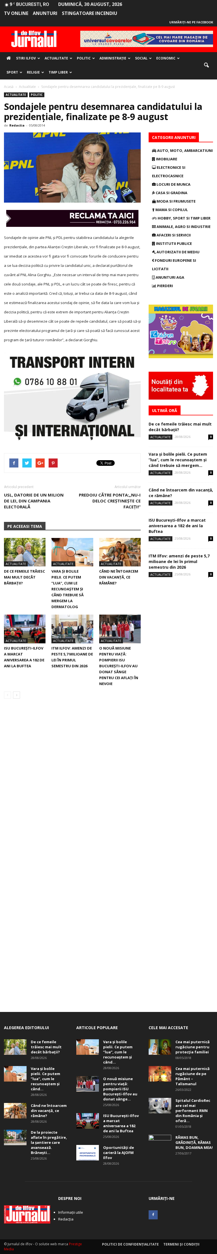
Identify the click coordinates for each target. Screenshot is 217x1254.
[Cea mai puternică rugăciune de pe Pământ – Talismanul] (160, 1074)
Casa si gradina (171, 192)
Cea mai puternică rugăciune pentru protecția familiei (192, 1046)
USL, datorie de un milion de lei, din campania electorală (34, 500)
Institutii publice (173, 243)
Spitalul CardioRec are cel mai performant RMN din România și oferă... (192, 1110)
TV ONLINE (16, 13)
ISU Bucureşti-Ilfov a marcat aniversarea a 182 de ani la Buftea (177, 525)
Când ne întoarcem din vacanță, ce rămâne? (118, 577)
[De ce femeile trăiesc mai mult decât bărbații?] (24, 552)
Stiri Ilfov (26, 58)
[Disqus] (72, 782)
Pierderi (164, 285)
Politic (84, 58)
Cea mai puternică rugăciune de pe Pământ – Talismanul (192, 1076)
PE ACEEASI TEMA (24, 526)
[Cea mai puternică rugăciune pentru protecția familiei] (160, 1047)
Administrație (112, 58)
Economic (165, 58)
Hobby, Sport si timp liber (184, 218)
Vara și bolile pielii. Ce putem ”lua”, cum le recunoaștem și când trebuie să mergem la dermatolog (67, 589)
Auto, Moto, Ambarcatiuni (184, 150)
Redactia (17, 125)
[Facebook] (153, 1214)
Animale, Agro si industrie (183, 226)
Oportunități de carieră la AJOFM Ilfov (118, 1152)
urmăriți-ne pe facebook (191, 22)
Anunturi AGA (169, 277)
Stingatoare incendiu (89, 13)
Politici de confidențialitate (130, 1244)
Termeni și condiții (181, 1244)
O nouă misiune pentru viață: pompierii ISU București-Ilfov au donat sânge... (120, 1089)
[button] (206, 65)
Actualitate (56, 58)
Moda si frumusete (176, 201)
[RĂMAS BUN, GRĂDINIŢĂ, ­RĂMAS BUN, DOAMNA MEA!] (160, 1143)
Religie (33, 72)
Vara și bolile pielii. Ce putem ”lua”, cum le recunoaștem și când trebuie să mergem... (178, 459)
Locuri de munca (173, 184)
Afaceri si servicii (173, 235)
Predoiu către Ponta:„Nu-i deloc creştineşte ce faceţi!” (110, 500)
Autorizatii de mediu (177, 251)
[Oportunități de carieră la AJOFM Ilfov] (87, 1152)
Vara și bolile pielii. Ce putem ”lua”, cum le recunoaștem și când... (45, 1078)
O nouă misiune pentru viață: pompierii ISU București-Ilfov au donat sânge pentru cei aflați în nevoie (118, 666)
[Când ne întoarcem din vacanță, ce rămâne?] (120, 552)
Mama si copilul (171, 209)
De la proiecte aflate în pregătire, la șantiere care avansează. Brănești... (49, 1142)
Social (141, 58)
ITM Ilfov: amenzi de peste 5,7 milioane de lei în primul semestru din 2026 (179, 561)
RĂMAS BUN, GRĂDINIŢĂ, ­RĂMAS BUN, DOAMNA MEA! (194, 1142)
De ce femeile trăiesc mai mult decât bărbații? (24, 577)
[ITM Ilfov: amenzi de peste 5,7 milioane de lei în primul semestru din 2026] (72, 629)
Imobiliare (166, 158)
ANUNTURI (45, 13)
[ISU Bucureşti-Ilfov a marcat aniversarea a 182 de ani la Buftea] (24, 629)
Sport (12, 72)
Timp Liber (58, 72)
